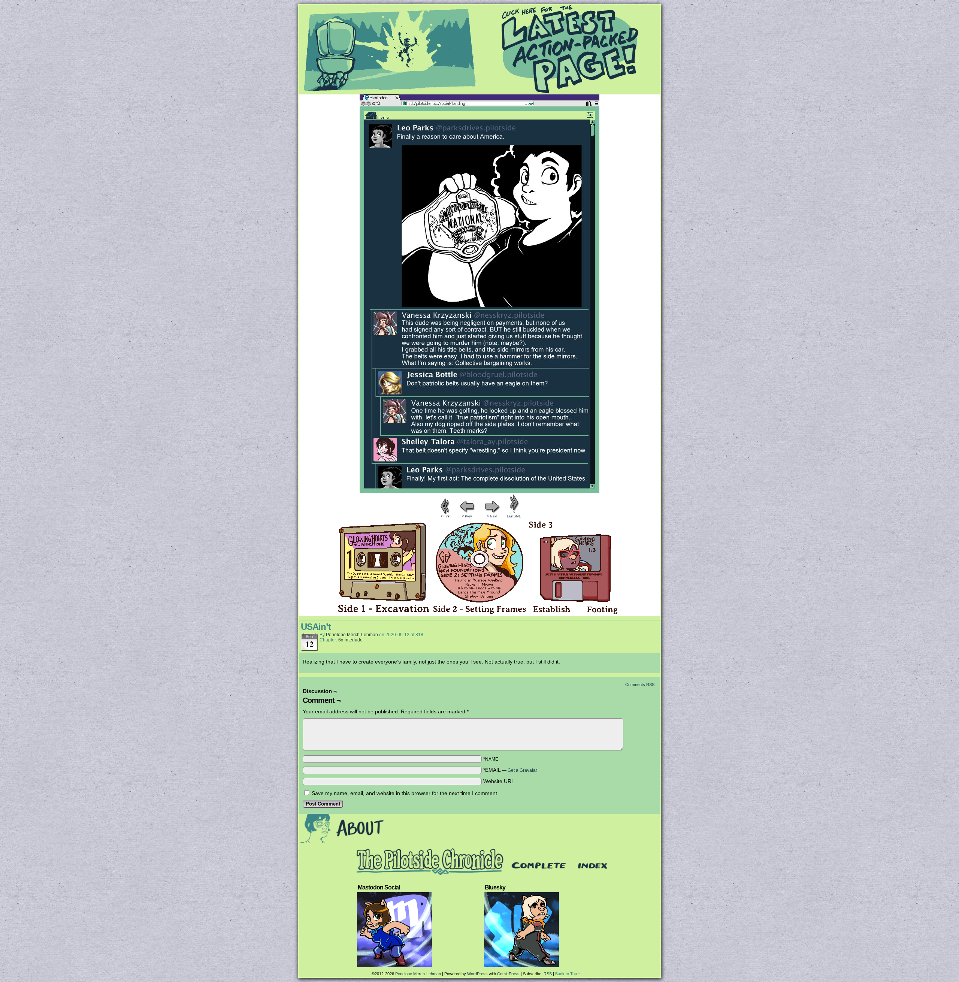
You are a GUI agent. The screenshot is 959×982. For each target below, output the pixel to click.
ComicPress (508, 974)
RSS (548, 974)
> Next (492, 516)
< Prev (467, 516)
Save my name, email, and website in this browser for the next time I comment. (405, 793)
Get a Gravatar (522, 770)
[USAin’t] (479, 491)
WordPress (477, 974)
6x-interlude (350, 640)
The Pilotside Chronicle (479, 49)
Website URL (498, 781)
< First (446, 516)
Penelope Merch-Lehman (352, 634)
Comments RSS (639, 684)
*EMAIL (510, 770)
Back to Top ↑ (567, 974)
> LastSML (514, 514)
